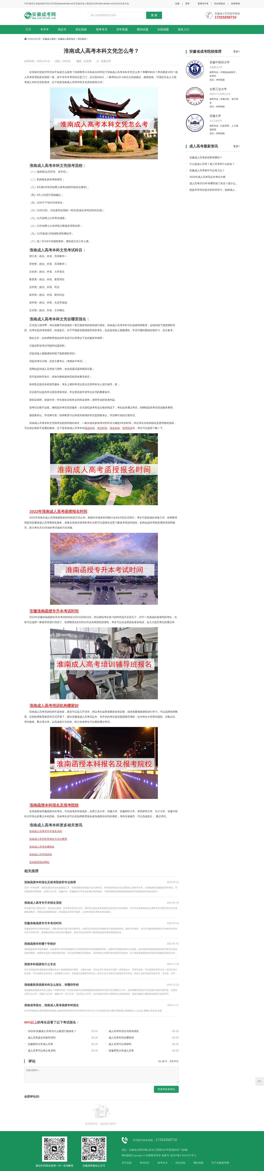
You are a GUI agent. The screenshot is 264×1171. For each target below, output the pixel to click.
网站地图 (198, 1162)
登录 (187, 3)
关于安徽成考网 (220, 1162)
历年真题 (122, 29)
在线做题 (163, 29)
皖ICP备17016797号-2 (183, 1155)
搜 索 (154, 15)
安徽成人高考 (49, 39)
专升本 (44, 29)
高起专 (62, 29)
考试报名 (82, 39)
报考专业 (101, 29)
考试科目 (145, 1162)
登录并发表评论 (166, 1089)
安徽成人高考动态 (66, 39)
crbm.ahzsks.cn (105, 3)
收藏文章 (106, 61)
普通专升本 (203, 3)
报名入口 (183, 29)
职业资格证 (219, 3)
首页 (28, 29)
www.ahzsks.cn (65, 3)
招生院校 (81, 29)
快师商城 (235, 3)
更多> (236, 51)
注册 (177, 3)
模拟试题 (142, 29)
